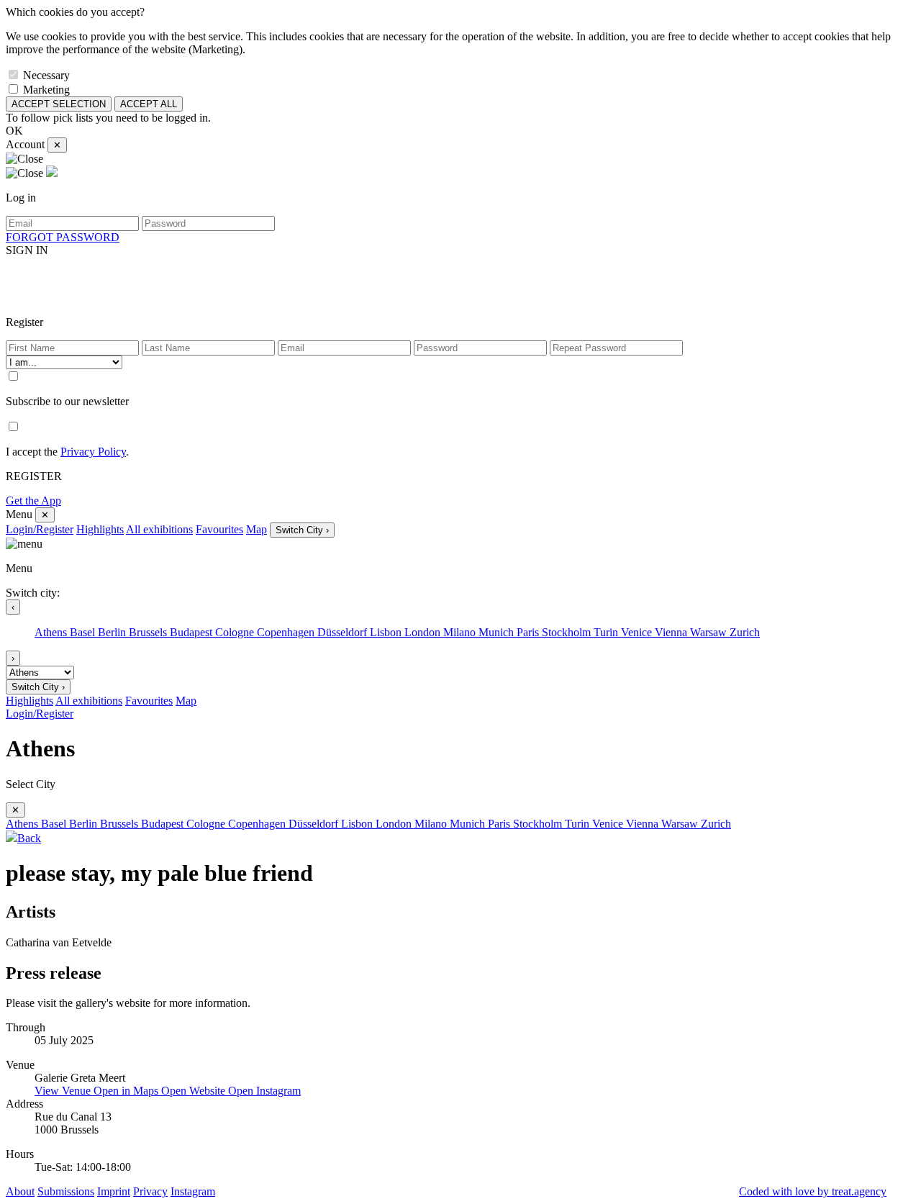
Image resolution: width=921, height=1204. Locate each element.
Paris (529, 632)
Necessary (46, 75)
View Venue (64, 1091)
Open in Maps (127, 1091)
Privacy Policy (93, 451)
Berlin (113, 632)
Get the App (33, 500)
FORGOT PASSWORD (62, 237)
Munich (497, 632)
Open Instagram (264, 1091)
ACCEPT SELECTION (59, 104)
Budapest (192, 632)
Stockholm (568, 632)
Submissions (65, 1191)
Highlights (100, 529)
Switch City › (302, 530)
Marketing (46, 89)
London (423, 632)
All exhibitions (159, 529)
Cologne (236, 632)
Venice (638, 632)
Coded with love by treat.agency (812, 1191)
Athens (52, 632)
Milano (460, 632)
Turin (607, 632)
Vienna (672, 632)
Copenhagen (287, 632)
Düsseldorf (343, 632)
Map (256, 529)
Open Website (194, 1091)
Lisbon (387, 632)
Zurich (745, 632)
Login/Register (39, 529)
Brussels (149, 632)
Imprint (113, 1191)
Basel (84, 632)
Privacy (150, 1191)
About (20, 1191)
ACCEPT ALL (148, 104)
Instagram (193, 1191)
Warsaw (710, 632)
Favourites (219, 529)
